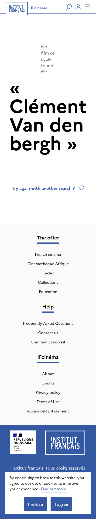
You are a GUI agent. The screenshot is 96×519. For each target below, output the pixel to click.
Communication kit (48, 341)
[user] (78, 7)
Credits (48, 382)
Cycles (48, 272)
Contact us (48, 332)
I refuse (35, 504)
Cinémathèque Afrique (48, 263)
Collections (48, 282)
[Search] (69, 7)
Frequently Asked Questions (48, 323)
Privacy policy (48, 392)
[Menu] (87, 7)
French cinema (48, 254)
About (48, 373)
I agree (61, 504)
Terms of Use (48, 401)
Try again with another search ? (43, 188)
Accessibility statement (48, 410)
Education (48, 291)
